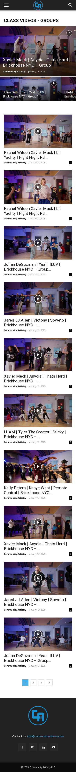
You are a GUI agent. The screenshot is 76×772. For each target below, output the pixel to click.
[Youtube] (54, 747)
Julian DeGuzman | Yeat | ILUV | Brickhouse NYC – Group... (32, 267)
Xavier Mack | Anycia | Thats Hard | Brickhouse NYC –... (35, 378)
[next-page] (49, 682)
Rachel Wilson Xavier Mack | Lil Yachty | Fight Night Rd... (32, 155)
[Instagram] (33, 747)
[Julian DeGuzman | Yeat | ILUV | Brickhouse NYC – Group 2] (38, 243)
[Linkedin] (43, 747)
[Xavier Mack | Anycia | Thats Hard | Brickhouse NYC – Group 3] (38, 522)
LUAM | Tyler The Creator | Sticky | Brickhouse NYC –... (35, 434)
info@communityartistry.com (45, 736)
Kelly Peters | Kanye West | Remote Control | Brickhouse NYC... (35, 490)
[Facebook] (22, 747)
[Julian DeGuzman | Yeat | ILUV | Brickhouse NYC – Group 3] (38, 634)
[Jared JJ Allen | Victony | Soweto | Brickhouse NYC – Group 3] (38, 578)
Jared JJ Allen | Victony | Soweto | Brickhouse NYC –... (35, 322)
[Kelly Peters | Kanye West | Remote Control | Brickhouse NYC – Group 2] (38, 466)
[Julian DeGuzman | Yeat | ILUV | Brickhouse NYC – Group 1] (30, 91)
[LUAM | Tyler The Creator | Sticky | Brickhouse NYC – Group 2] (38, 410)
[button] (6, 5)
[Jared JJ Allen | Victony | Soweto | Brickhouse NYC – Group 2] (38, 298)
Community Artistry (14, 71)
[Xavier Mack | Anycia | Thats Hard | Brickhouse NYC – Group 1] (38, 51)
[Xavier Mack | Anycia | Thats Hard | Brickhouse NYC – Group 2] (38, 354)
